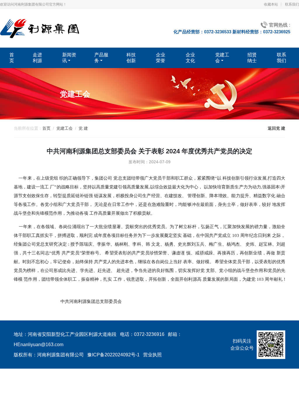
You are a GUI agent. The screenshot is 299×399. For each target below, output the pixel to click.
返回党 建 (276, 128)
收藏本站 (271, 4)
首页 (11, 57)
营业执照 (152, 354)
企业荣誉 (160, 57)
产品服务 (101, 57)
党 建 (83, 128)
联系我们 (292, 4)
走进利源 (37, 57)
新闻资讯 (69, 57)
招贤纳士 (252, 57)
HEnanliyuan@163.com (38, 344)
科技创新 (131, 57)
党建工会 (222, 57)
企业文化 (190, 57)
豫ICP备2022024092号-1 (113, 354)
